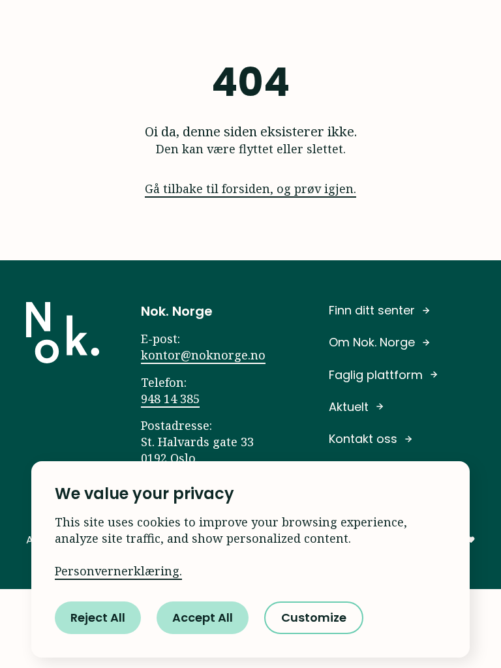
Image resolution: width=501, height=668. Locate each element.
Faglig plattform (376, 375)
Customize (313, 617)
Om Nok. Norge (372, 342)
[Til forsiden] (62, 332)
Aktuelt (349, 407)
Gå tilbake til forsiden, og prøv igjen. (250, 188)
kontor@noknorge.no (203, 355)
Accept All (202, 617)
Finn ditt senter (372, 310)
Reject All (97, 617)
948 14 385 (170, 398)
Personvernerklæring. (118, 571)
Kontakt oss (363, 439)
